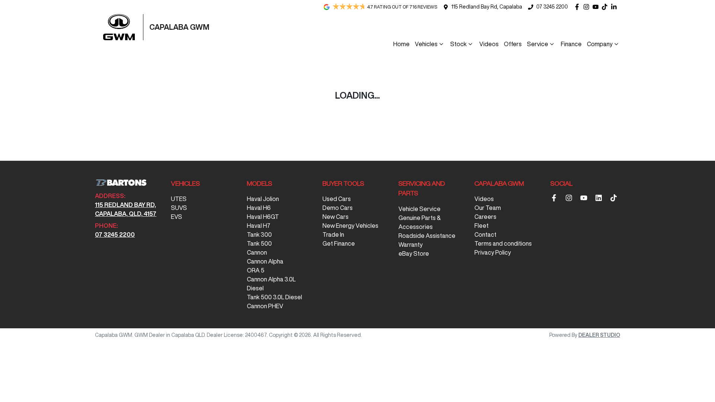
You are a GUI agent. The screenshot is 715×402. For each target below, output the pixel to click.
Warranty (410, 245)
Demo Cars (337, 208)
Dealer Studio (599, 335)
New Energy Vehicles (350, 226)
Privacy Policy (492, 252)
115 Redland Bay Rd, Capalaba (486, 6)
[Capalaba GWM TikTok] (615, 197)
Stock (458, 44)
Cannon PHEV (265, 306)
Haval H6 (259, 208)
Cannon (257, 252)
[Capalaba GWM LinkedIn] (615, 7)
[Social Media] (606, 7)
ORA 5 (255, 270)
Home (401, 44)
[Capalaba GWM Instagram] (587, 7)
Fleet (481, 226)
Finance (571, 44)
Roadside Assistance (426, 236)
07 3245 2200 (552, 6)
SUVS (179, 208)
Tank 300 (259, 234)
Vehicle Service (419, 209)
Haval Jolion (263, 199)
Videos (489, 44)
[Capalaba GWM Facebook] (578, 7)
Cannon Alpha (265, 261)
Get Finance (338, 243)
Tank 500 (259, 243)
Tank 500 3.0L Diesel (274, 297)
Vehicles (426, 44)
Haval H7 (258, 226)
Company (600, 44)
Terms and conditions (503, 243)
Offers (513, 44)
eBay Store (413, 253)
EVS (176, 217)
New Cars (335, 217)
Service (537, 44)
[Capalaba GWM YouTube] (597, 7)
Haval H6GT (263, 217)
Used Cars (336, 199)
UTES (179, 199)
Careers (485, 217)
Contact (485, 234)
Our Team (487, 208)
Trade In (333, 234)
